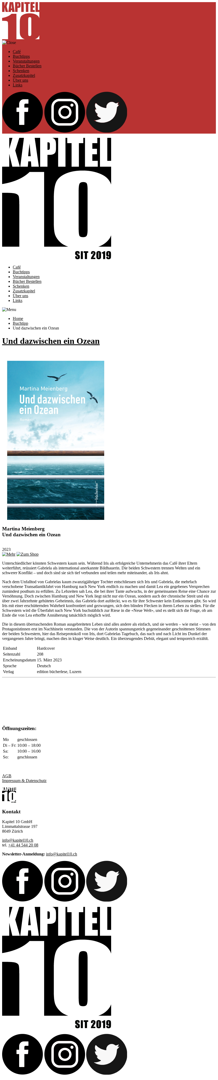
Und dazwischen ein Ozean (51, 341)
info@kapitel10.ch (17, 840)
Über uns (20, 80)
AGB (6, 776)
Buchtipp (20, 323)
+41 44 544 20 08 (23, 845)
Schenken (21, 70)
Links (17, 85)
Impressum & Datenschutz (24, 780)
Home (18, 318)
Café (17, 51)
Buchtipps (21, 56)
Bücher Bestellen (27, 66)
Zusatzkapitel (24, 75)
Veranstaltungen (26, 61)
